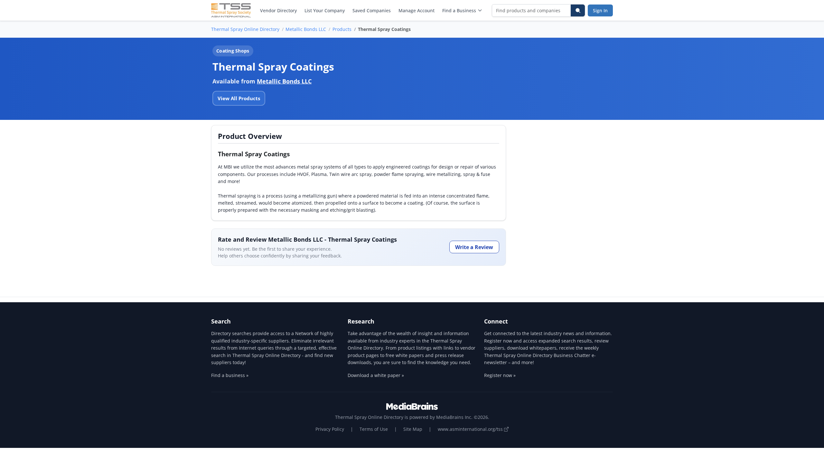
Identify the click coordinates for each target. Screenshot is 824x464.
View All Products (239, 98)
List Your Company (324, 10)
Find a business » (229, 375)
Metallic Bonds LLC (306, 29)
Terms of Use (374, 429)
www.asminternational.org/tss (471, 429)
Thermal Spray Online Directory (245, 29)
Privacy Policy (329, 429)
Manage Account (416, 10)
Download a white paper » (376, 375)
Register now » (500, 375)
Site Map (412, 429)
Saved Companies (371, 10)
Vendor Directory (278, 10)
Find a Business (459, 10)
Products (341, 29)
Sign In (600, 10)
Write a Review (474, 247)
